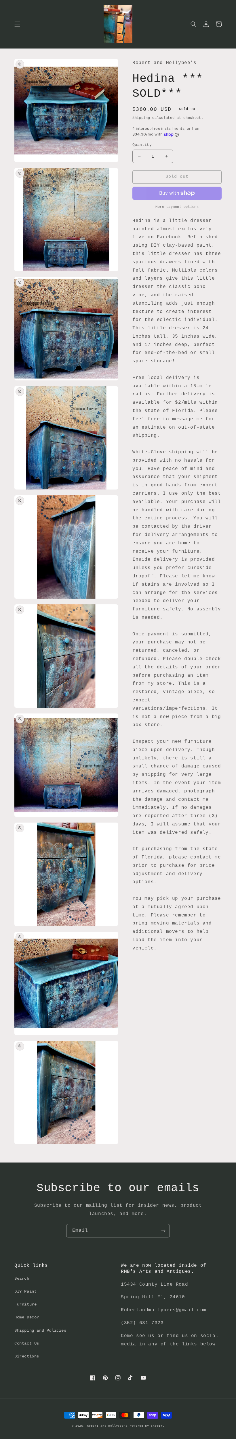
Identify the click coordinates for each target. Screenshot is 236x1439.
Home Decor (26, 1317)
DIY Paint (25, 1291)
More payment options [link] (177, 207)
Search (21, 1278)
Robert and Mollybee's (107, 1426)
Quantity (142, 145)
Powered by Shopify (147, 1426)
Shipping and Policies (40, 1330)
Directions (26, 1356)
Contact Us (26, 1343)
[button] (17, 24)
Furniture (25, 1304)
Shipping (141, 118)
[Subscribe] (163, 1230)
